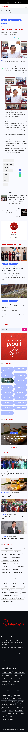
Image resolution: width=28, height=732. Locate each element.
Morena (5, 177)
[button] (11, 447)
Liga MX (4, 583)
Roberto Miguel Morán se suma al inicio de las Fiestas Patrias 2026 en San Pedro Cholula (14, 438)
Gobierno (8, 10)
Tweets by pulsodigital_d (6, 661)
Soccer (12, 598)
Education (7, 380)
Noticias (21, 392)
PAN (12, 589)
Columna (20, 368)
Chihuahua (12, 554)
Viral (7, 412)
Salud (7, 402)
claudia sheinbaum (17, 557)
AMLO (17, 551)
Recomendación (14, 592)
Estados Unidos (18, 575)
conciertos (14, 560)
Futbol (14, 578)
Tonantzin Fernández (7, 601)
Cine (19, 554)
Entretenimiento (21, 381)
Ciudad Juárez (5, 557)
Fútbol (22, 578)
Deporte (12, 566)
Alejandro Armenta (8, 164)
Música (21, 586)
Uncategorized (21, 407)
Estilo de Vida (5, 578)
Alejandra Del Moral (20, 548)
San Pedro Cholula (6, 595)
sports (7, 407)
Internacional (14, 580)
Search (24, 329)
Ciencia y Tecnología (7, 369)
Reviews (21, 397)
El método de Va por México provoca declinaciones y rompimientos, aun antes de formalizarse (13, 268)
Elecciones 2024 (7, 170)
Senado (4, 598)
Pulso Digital (6, 273)
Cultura (7, 375)
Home (2, 10)
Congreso (5, 563)
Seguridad (17, 595)
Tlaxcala (20, 598)
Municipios (7, 392)
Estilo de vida (7, 387)
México (5, 174)
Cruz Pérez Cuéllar (15, 563)
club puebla (5, 560)
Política (5, 180)
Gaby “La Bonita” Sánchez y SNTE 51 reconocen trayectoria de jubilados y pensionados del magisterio (13, 642)
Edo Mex (6, 167)
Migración (13, 583)
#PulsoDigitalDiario (8, 160)
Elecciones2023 (6, 572)
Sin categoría (21, 402)
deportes (21, 566)
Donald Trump (6, 569)
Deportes (21, 375)
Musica (4, 586)
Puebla (5, 184)
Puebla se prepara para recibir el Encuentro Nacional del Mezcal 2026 (12, 648)
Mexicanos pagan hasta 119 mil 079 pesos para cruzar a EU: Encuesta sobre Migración (13, 305)
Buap (4, 554)
